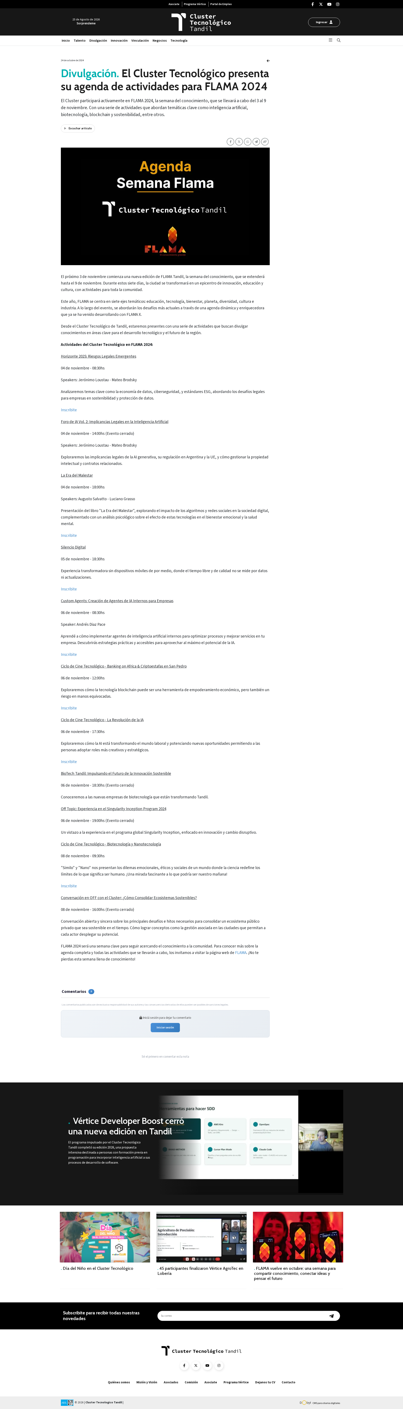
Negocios (160, 40)
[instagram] (337, 4)
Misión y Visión (146, 1382)
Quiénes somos (119, 1382)
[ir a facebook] (184, 1365)
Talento (80, 40)
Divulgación (98, 40)
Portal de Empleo (221, 4)
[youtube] (329, 4)
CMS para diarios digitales (326, 1403)
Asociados (171, 1382)
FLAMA (240, 953)
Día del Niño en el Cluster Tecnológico (97, 1268)
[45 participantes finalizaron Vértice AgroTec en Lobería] (201, 1237)
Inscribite (69, 410)
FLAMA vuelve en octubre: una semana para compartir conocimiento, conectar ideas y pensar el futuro (295, 1273)
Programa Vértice (195, 4)
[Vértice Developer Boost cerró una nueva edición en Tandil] (249, 1142)
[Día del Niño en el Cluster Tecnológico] (105, 1237)
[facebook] (312, 4)
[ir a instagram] (219, 1365)
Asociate (174, 4)
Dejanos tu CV (265, 1382)
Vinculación (140, 40)
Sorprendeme (86, 23)
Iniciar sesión (165, 1027)
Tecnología (178, 40)
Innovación (119, 40)
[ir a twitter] (195, 1365)
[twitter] (321, 4)
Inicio (66, 40)
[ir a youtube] (207, 1365)
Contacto (288, 1382)
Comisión (191, 1382)
